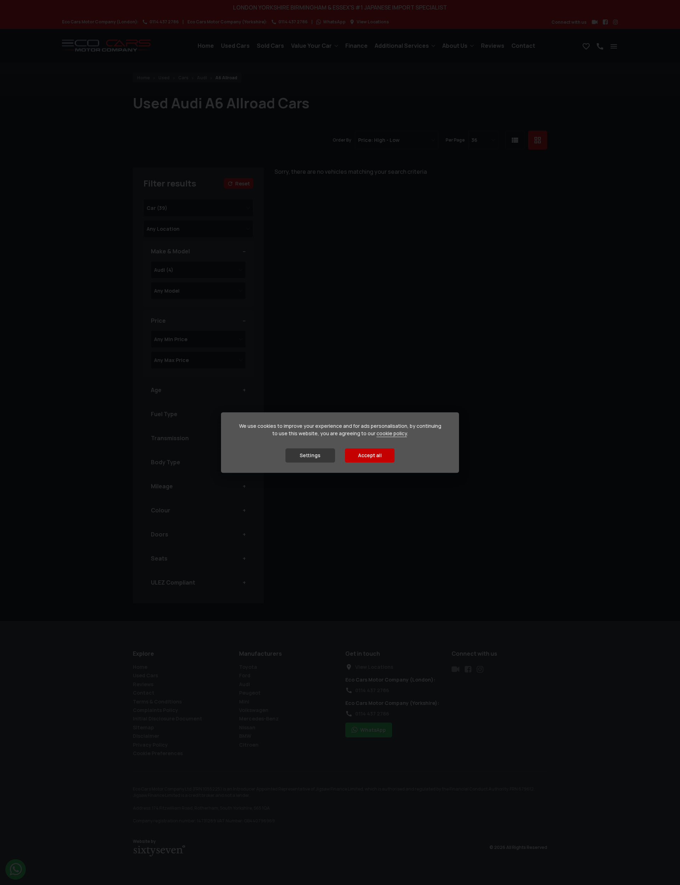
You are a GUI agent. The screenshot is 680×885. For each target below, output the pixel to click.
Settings (310, 455)
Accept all (370, 455)
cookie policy (391, 433)
